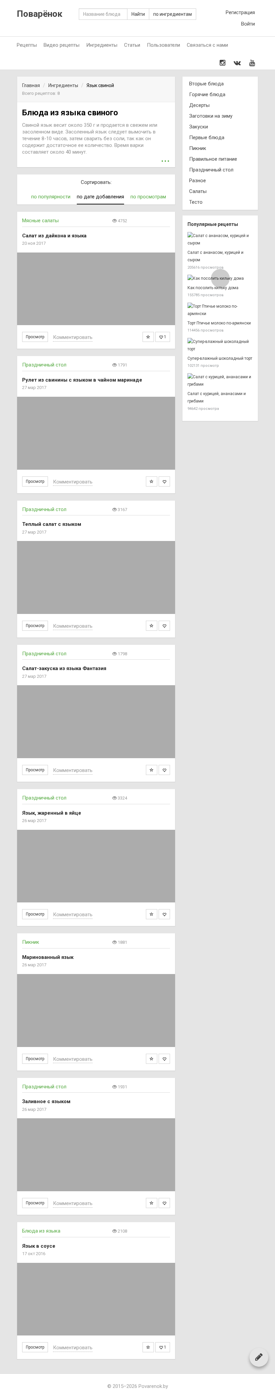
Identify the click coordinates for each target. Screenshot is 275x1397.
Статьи (132, 45)
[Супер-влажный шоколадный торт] (220, 345)
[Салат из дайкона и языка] (96, 289)
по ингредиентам (172, 14)
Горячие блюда (207, 94)
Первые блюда (206, 137)
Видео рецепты (61, 45)
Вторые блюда (206, 84)
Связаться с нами (207, 45)
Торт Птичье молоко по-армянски (219, 323)
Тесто (196, 202)
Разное (197, 181)
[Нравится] (164, 481)
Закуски (198, 127)
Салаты (198, 191)
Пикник (30, 942)
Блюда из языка (41, 1231)
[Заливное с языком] (96, 1154)
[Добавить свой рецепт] (259, 1357)
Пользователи (163, 45)
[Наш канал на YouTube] (252, 63)
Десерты (199, 105)
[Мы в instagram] (222, 63)
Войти (248, 24)
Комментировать (73, 337)
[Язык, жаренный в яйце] (96, 866)
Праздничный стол (44, 365)
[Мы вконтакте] (237, 63)
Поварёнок (39, 14)
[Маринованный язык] (96, 1010)
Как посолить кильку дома (212, 287)
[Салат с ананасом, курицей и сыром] (220, 239)
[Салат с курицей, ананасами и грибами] (220, 380)
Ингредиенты (101, 45)
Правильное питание (213, 159)
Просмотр (35, 337)
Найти (138, 14)
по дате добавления (100, 197)
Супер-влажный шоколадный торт (219, 358)
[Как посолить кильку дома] (220, 278)
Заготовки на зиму (210, 116)
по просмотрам (148, 197)
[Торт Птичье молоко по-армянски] (220, 310)
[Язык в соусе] (96, 1299)
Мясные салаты (40, 221)
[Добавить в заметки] (148, 337)
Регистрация (240, 12)
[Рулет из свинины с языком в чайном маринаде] (96, 433)
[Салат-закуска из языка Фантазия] (96, 721)
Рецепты (27, 45)
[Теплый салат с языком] (96, 577)
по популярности (50, 197)
